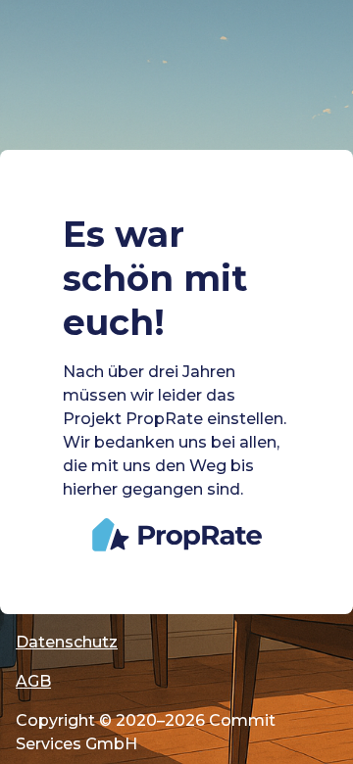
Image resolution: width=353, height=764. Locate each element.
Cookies (48, 563)
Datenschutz (67, 642)
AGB (33, 681)
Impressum (62, 603)
